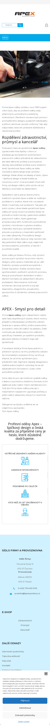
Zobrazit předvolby (25, 715)
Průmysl (25, 625)
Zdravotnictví (25, 620)
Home (35, 82)
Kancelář (25, 630)
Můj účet (6, 661)
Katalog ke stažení (11, 670)
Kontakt (6, 665)
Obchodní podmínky (13, 651)
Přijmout (25, 700)
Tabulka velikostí (11, 656)
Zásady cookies (23, 721)
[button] (46, 673)
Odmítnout (25, 708)
